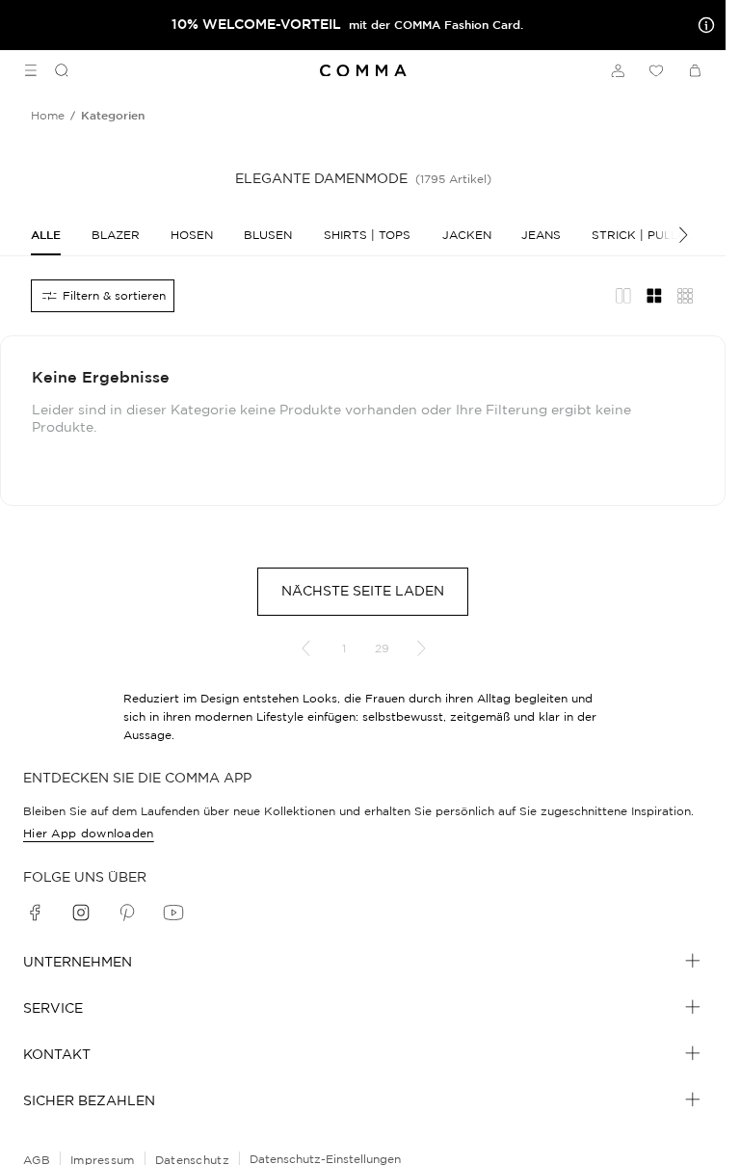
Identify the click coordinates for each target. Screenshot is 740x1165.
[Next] (673, 235)
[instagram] (80, 912)
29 (382, 648)
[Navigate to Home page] (363, 71)
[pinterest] (127, 912)
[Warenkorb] (694, 70)
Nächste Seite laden (362, 590)
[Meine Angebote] (702, 25)
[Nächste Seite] (421, 648)
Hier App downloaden (88, 833)
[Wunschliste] (656, 70)
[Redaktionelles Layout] (623, 295)
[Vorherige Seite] (305, 648)
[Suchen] (54, 70)
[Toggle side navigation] (31, 70)
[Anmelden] (617, 70)
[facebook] (34, 912)
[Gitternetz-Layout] (654, 295)
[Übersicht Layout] (685, 295)
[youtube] (173, 912)
